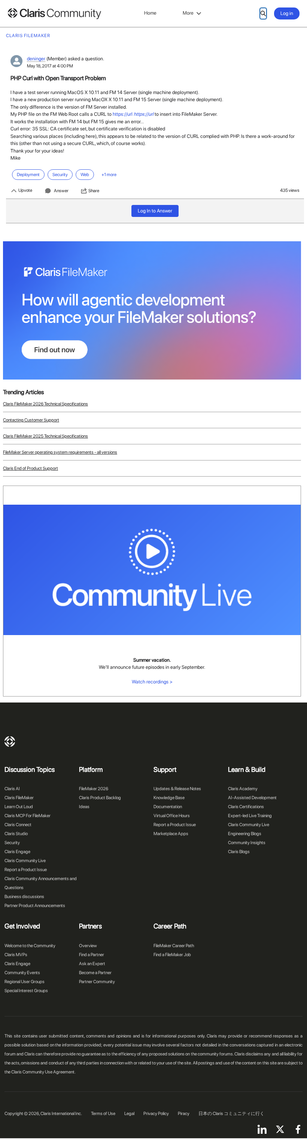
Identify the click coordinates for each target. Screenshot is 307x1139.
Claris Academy (243, 788)
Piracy (183, 1113)
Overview (88, 945)
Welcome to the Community (29, 945)
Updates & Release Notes (177, 788)
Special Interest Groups (26, 990)
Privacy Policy (156, 1113)
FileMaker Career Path (174, 945)
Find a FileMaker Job (172, 954)
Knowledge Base (169, 797)
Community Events (22, 972)
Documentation (168, 806)
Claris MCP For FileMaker (27, 815)
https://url (123, 114)
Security (12, 842)
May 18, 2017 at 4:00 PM (50, 66)
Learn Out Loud (18, 806)
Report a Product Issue (25, 869)
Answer (61, 190)
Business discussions (24, 896)
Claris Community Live (25, 860)
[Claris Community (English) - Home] (54, 13)
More (188, 13)
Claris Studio (16, 833)
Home (150, 13)
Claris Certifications (246, 806)
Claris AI (12, 788)
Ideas (84, 806)
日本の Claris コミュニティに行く (231, 1113)
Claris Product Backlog (100, 797)
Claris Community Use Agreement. (43, 1072)
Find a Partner (91, 954)
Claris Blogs (239, 851)
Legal (129, 1113)
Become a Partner (95, 972)
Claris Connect (17, 824)
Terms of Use (103, 1113)
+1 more (108, 174)
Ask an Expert (92, 963)
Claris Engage (17, 851)
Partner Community (97, 981)
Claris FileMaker (19, 797)
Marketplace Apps (171, 833)
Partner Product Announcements (34, 905)
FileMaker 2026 (93, 788)
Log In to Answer (155, 211)
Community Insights (246, 842)
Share (93, 190)
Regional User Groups (24, 981)
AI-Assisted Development (252, 797)
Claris (9, 741)
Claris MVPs (15, 954)
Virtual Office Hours (172, 815)
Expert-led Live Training (250, 815)
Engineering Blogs (244, 833)
